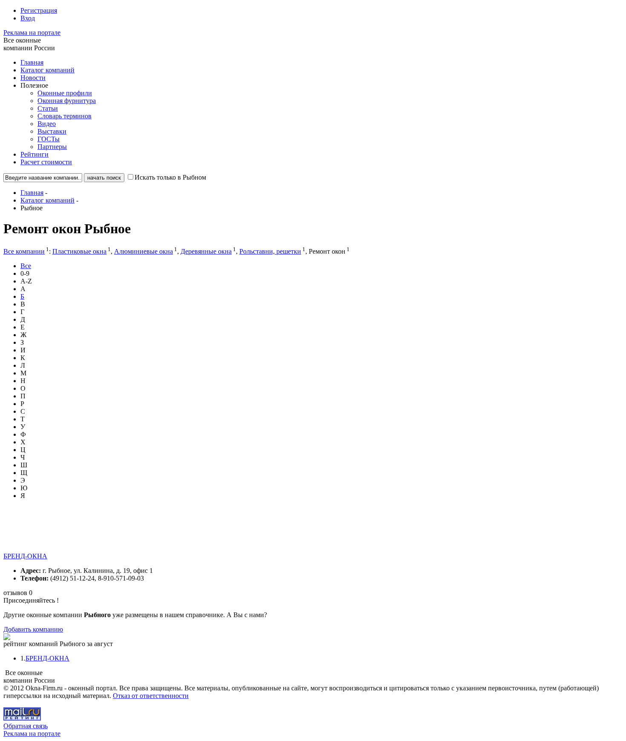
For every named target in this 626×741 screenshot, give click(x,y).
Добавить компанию (33, 629)
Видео (46, 123)
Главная (31, 62)
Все (25, 265)
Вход (27, 18)
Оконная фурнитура (66, 100)
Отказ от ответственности (151, 695)
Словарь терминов (64, 116)
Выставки (51, 131)
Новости (33, 77)
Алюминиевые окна (143, 251)
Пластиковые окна (79, 251)
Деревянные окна (206, 251)
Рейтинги (34, 154)
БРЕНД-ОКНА (25, 556)
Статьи (47, 108)
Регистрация (38, 10)
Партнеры (52, 146)
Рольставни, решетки (270, 251)
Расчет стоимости (46, 162)
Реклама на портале (31, 32)
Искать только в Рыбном (170, 177)
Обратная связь (25, 726)
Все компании (24, 251)
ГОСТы (48, 139)
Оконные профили (64, 93)
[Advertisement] (158, 533)
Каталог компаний (47, 70)
